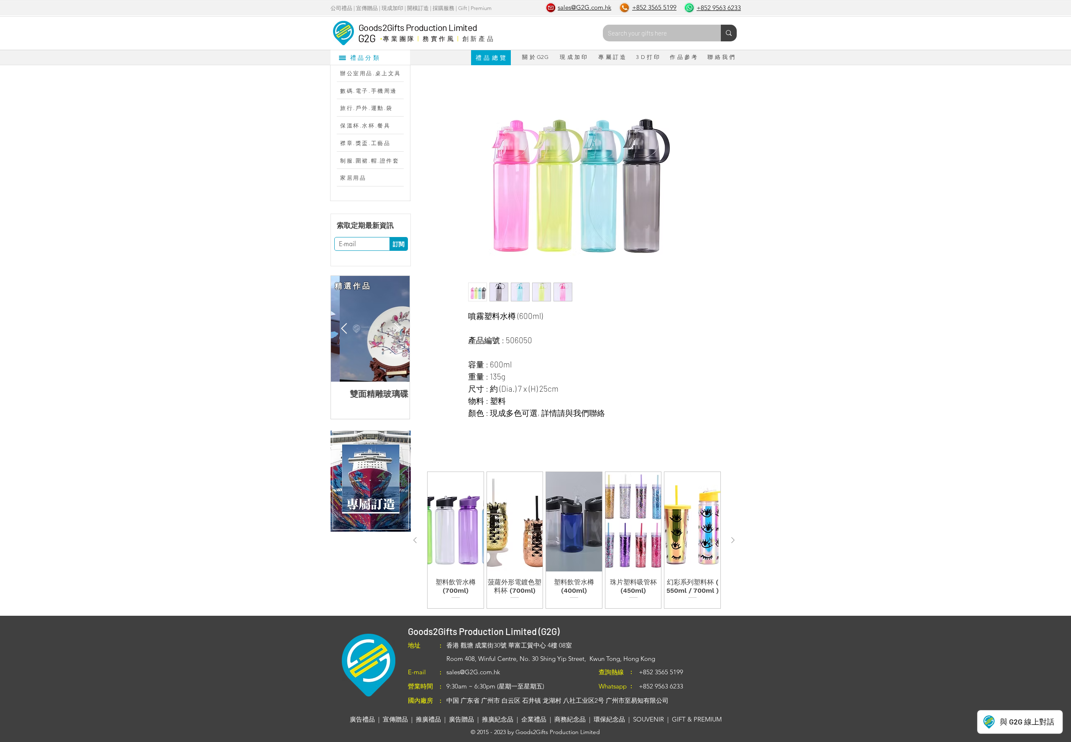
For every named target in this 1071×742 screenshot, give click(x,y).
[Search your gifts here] (729, 33)
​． (380, 36)
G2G (366, 38)
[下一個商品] (733, 540)
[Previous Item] (344, 328)
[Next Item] (396, 328)
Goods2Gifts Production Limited (418, 27)
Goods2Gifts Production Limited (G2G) (483, 631)
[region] (370, 481)
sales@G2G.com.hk (473, 672)
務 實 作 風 (438, 38)
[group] (574, 540)
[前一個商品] (415, 540)
